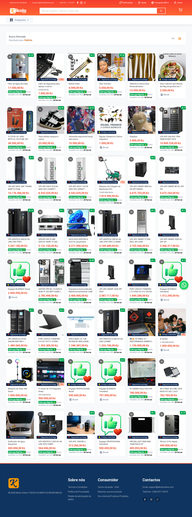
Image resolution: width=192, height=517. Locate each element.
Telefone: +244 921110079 (155, 492)
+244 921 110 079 (66, 2)
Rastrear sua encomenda (110, 492)
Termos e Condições (77, 487)
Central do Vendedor (18, 2)
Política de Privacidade (78, 492)
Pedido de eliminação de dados (79, 498)
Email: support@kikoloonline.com (158, 487)
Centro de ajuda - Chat (108, 487)
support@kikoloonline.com (43, 2)
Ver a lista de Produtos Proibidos (113, 496)
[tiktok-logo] (85, 2)
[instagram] (81, 2)
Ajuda (143, 3)
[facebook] (77, 2)
